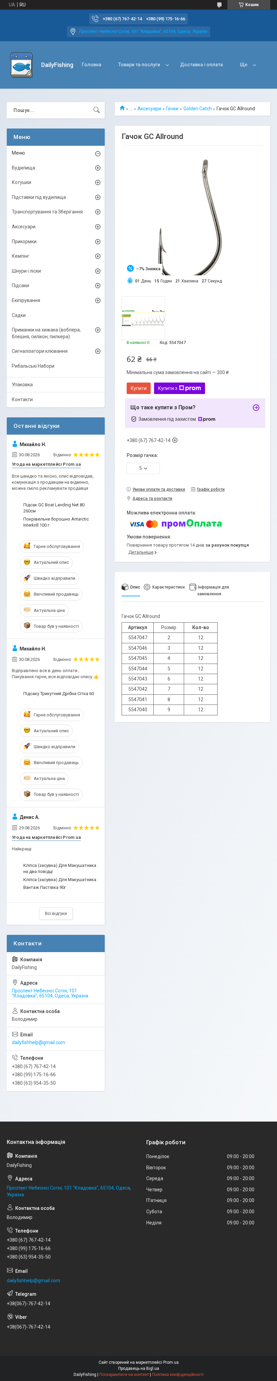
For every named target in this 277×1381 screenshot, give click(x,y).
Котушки (21, 182)
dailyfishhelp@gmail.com (38, 1042)
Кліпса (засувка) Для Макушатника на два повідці (59, 868)
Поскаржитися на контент (124, 1374)
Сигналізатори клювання (40, 351)
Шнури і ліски (26, 271)
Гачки (172, 108)
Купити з (167, 388)
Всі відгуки (56, 913)
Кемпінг (20, 256)
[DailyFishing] (21, 65)
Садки (19, 315)
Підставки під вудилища (39, 197)
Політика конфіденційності (178, 1374)
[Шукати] (97, 110)
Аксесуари (149, 108)
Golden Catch (197, 108)
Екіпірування (26, 300)
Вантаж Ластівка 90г (44, 887)
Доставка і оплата (201, 64)
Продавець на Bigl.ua (138, 1368)
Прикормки (24, 241)
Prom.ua (171, 1362)
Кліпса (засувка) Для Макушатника (59, 879)
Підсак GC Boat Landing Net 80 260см (53, 507)
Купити (139, 388)
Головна (91, 64)
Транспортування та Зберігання (47, 211)
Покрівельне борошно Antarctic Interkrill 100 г (56, 522)
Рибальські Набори (33, 366)
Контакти (22, 399)
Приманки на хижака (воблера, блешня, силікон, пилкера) (46, 333)
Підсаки (20, 285)
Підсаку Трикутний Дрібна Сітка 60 (58, 693)
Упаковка (22, 384)
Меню (18, 153)
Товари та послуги (139, 64)
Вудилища (23, 167)
